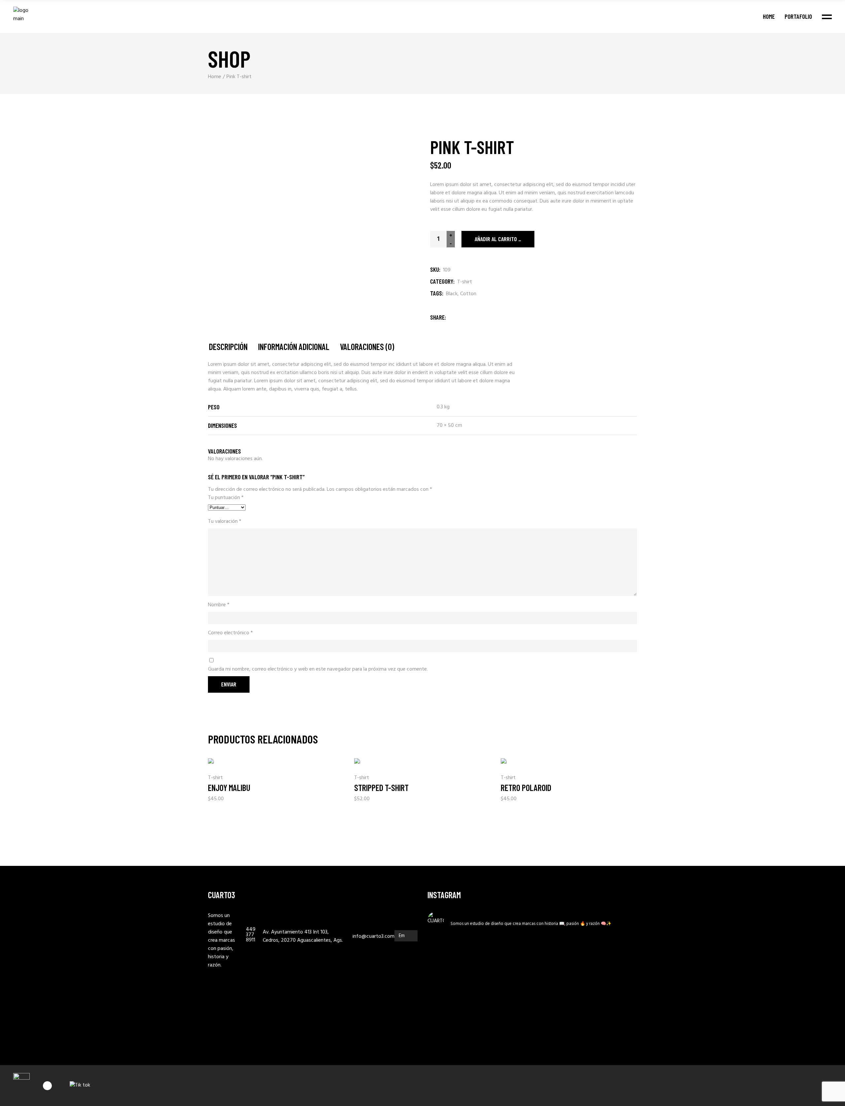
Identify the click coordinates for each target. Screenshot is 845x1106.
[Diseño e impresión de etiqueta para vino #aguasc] (514, 1011)
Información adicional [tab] (293, 347)
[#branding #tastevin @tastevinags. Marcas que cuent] (549, 957)
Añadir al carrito (496, 238)
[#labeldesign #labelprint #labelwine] (621, 1001)
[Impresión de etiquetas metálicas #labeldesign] (514, 948)
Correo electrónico (230, 633)
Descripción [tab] (228, 347)
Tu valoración (224, 522)
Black (451, 294)
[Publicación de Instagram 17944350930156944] (478, 944)
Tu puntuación (226, 498)
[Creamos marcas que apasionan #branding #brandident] (478, 1015)
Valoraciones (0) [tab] (367, 347)
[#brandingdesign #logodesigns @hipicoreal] (549, 1001)
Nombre (218, 605)
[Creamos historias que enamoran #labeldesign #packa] (442, 1006)
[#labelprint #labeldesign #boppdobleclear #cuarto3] (585, 1002)
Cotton (468, 294)
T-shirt (464, 282)
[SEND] (411, 935)
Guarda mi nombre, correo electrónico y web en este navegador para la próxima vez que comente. (318, 669)
